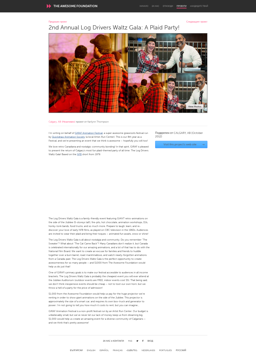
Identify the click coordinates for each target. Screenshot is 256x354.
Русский (181, 350)
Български (76, 350)
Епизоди (168, 6)
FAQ (130, 341)
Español (104, 350)
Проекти (182, 6)
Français (117, 350)
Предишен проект (58, 22)
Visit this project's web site (184, 144)
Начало (144, 6)
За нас (155, 6)
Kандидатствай (199, 6)
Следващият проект (196, 22)
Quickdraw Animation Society (68, 136)
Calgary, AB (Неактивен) (62, 121)
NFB (79, 154)
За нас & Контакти (113, 341)
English (91, 350)
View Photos (194, 106)
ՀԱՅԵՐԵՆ (132, 350)
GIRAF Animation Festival (89, 133)
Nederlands (148, 350)
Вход (150, 341)
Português (165, 350)
